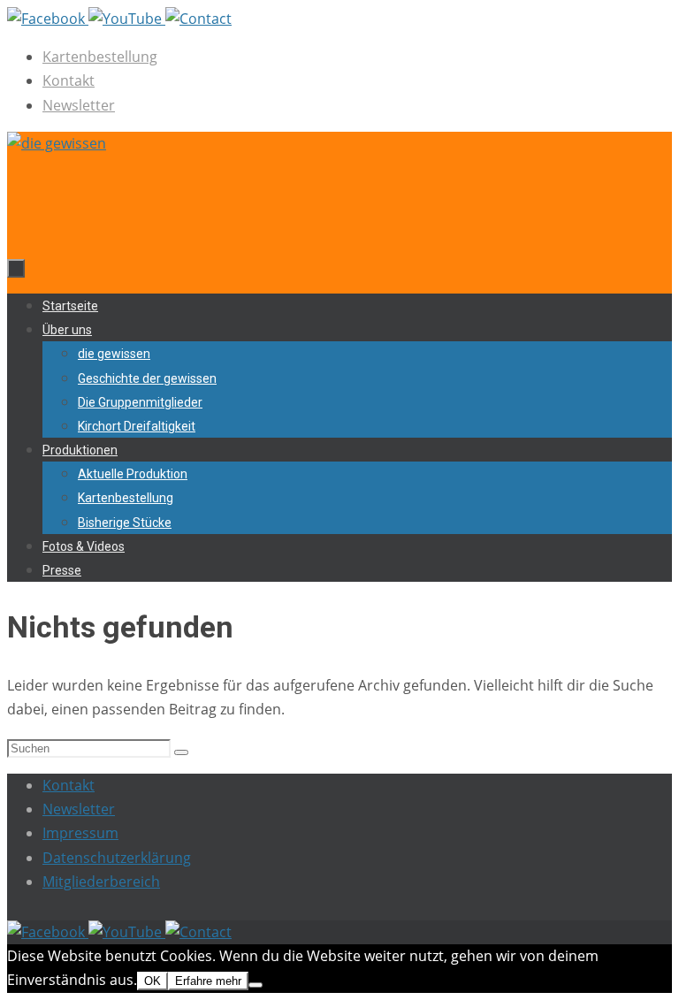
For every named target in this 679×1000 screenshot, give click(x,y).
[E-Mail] (198, 18)
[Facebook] (47, 18)
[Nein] (255, 985)
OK (152, 981)
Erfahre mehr (208, 981)
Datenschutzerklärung (116, 857)
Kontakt (68, 80)
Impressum (80, 833)
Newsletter (78, 105)
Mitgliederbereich (101, 881)
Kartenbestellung (99, 56)
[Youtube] (126, 18)
